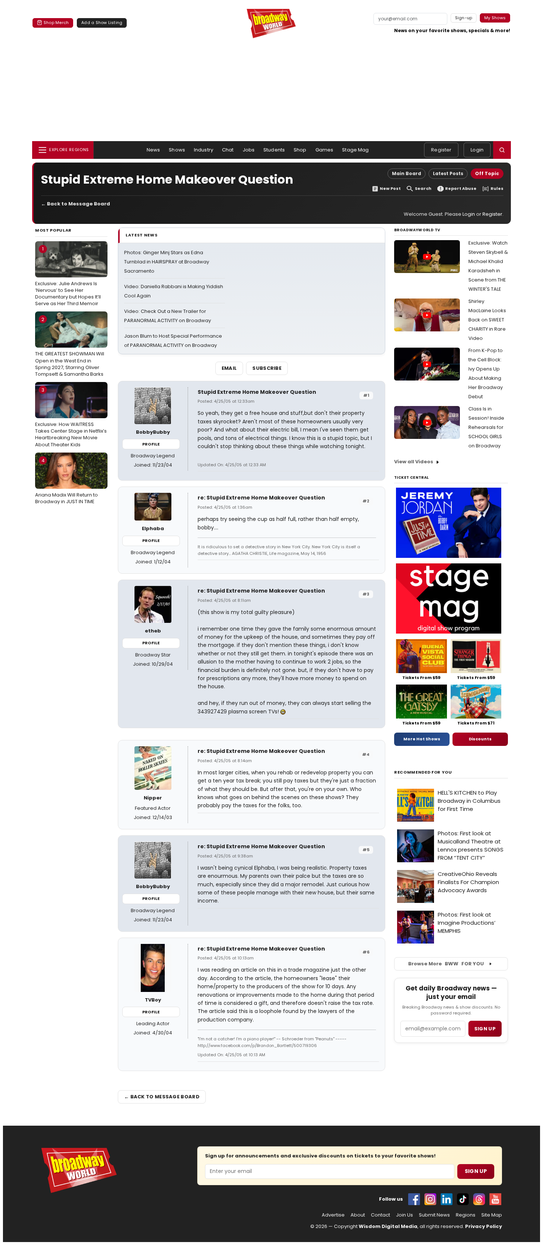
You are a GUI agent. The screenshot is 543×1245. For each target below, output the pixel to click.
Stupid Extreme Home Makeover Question (257, 392)
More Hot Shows (421, 739)
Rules (497, 188)
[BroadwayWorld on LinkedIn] (446, 1199)
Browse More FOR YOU (446, 963)
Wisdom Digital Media (388, 1226)
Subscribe (266, 368)
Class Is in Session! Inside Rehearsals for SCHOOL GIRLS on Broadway (486, 427)
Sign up (485, 1028)
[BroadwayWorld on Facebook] (414, 1199)
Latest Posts (448, 173)
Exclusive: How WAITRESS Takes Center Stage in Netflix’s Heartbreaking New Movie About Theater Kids (71, 417)
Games (324, 149)
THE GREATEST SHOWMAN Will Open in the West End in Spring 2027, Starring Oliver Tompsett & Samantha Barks (69, 347)
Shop (300, 149)
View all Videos (413, 461)
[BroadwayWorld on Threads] (479, 1199)
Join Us (404, 1215)
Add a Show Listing (101, 22)
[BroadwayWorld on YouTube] (495, 1199)
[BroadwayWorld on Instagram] (430, 1199)
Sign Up (476, 1171)
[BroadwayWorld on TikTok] (462, 1199)
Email (229, 368)
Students (274, 149)
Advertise (333, 1215)
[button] (502, 150)
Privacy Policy (483, 1226)
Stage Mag (355, 149)
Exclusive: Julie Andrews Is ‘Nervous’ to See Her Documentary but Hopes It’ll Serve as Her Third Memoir (68, 276)
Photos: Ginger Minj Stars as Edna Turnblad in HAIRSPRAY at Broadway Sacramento (166, 261)
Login (477, 149)
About (358, 1215)
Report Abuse (461, 188)
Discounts (480, 739)
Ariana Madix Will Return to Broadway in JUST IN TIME (66, 481)
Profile (151, 444)
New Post (390, 188)
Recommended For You (423, 772)
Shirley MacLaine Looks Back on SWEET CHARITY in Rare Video (487, 320)
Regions (465, 1215)
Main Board (406, 173)
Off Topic (487, 173)
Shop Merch (56, 22)
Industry (203, 149)
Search (423, 188)
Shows (177, 149)
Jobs (249, 149)
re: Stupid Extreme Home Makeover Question (261, 497)
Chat (228, 149)
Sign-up (463, 18)
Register (441, 149)
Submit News (434, 1215)
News (153, 149)
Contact (380, 1215)
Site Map (491, 1215)
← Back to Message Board (75, 203)
